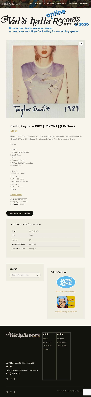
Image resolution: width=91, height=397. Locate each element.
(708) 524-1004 (13, 373)
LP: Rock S (23, 202)
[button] (81, 44)
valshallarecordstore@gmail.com (22, 369)
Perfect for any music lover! (66, 312)
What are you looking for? (66, 291)
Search (38, 275)
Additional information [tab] (20, 213)
